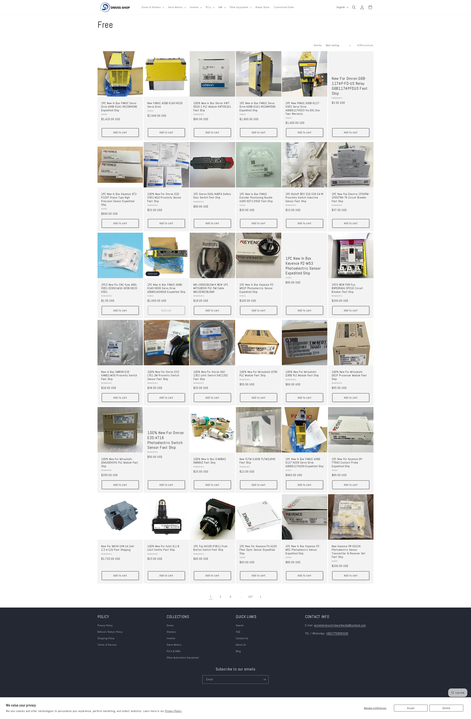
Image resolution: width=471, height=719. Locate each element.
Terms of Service (107, 644)
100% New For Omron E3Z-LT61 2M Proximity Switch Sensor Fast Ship (163, 375)
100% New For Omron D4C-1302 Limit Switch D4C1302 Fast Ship (210, 375)
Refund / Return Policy (110, 631)
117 (250, 596)
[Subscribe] (264, 679)
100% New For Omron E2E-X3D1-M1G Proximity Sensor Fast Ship (164, 197)
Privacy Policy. (173, 711)
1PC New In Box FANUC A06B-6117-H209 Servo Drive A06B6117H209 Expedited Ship (304, 462)
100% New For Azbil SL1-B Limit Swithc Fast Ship (163, 548)
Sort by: (318, 45)
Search (240, 625)
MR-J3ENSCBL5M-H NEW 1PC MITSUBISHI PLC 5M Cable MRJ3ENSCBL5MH (210, 288)
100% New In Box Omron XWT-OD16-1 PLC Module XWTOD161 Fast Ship (212, 107)
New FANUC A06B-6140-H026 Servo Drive (165, 105)
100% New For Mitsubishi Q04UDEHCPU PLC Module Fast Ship (119, 462)
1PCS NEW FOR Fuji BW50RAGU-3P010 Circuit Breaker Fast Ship (347, 288)
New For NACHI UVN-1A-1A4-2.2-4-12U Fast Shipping (117, 548)
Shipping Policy (106, 638)
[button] (152, 7)
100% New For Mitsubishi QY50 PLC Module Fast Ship (258, 373)
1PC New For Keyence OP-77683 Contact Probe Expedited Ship (347, 462)
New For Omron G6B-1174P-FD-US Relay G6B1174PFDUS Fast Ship (349, 86)
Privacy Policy (105, 625)
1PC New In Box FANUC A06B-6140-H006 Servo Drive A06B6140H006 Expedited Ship (166, 288)
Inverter (171, 638)
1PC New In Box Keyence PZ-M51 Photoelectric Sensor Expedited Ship (303, 550)
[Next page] (260, 597)
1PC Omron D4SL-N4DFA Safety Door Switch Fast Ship (212, 195)
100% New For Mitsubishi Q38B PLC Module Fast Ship (302, 373)
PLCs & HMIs (174, 651)
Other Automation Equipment (183, 657)
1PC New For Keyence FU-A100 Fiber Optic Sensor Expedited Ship (258, 550)
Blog (238, 651)
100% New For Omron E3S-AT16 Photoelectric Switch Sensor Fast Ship (165, 440)
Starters (171, 631)
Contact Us (242, 638)
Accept (411, 708)
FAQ (238, 631)
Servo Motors (174, 644)
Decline (446, 708)
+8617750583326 (337, 633)
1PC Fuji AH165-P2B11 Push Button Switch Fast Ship (210, 548)
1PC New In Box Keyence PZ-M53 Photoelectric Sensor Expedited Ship (303, 266)
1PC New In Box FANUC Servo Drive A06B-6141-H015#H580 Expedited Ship (119, 107)
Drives (170, 625)
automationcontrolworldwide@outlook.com (340, 625)
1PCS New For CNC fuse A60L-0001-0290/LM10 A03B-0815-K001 (119, 288)
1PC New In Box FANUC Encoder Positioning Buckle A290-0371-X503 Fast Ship (256, 197)
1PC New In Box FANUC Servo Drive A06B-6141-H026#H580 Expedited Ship (258, 107)
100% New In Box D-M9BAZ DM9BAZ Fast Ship (209, 460)
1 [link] (211, 597)
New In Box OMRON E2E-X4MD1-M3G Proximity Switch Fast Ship (119, 375)
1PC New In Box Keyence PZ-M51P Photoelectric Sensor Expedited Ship (257, 288)
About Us (241, 644)
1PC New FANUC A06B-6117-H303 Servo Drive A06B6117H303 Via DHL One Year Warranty (303, 109)
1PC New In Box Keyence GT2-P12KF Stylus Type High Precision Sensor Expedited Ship (119, 199)
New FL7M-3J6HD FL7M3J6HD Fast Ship (257, 460)
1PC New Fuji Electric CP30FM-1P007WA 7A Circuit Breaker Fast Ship (350, 197)
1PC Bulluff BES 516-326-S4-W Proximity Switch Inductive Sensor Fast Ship (304, 197)
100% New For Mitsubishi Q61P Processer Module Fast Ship (349, 375)
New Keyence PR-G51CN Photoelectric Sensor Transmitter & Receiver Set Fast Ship (348, 552)
